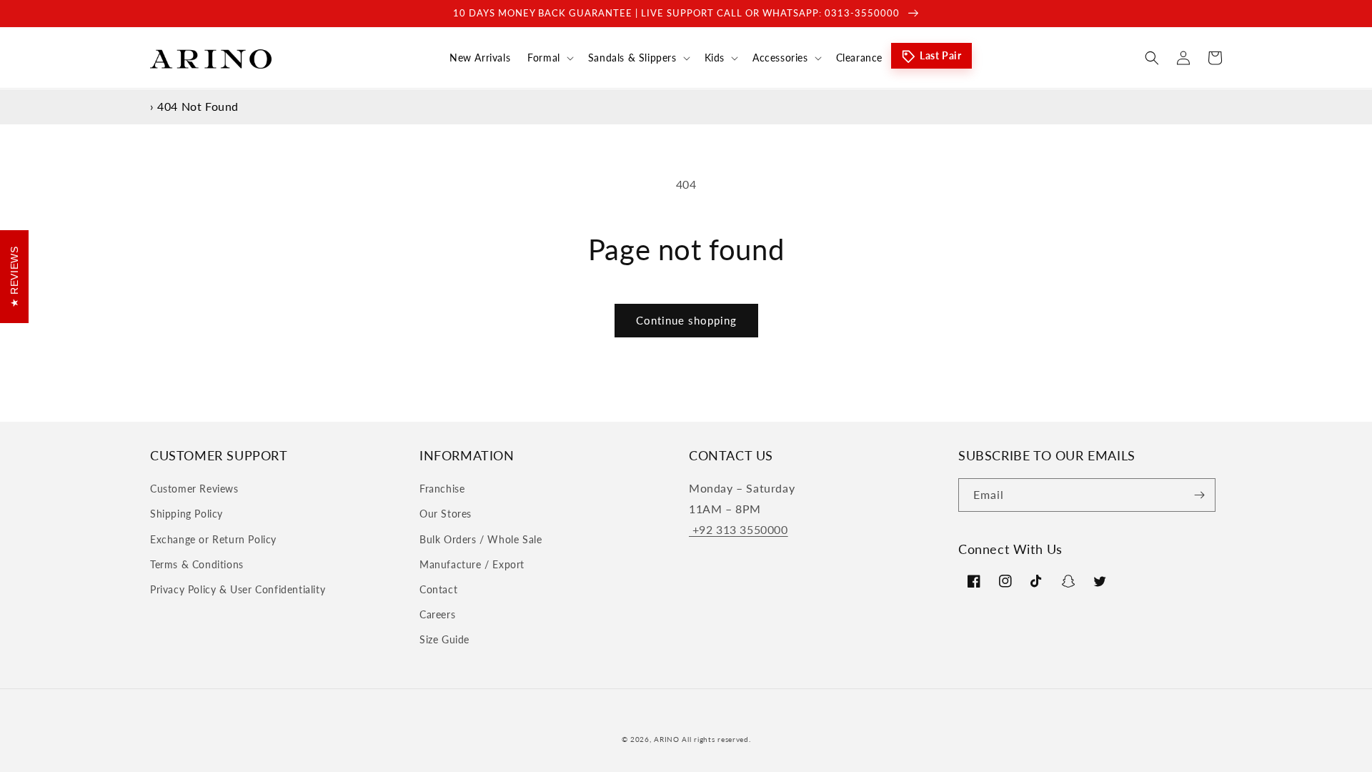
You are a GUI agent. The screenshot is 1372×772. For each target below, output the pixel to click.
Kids (715, 57)
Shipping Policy (186, 514)
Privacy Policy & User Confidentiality (237, 589)
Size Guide (444, 639)
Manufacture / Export (472, 564)
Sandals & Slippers (632, 57)
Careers (437, 614)
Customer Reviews (194, 488)
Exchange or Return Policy (213, 539)
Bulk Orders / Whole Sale (480, 539)
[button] (549, 58)
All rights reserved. (716, 739)
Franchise (441, 488)
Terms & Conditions (197, 564)
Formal (543, 57)
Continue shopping (686, 320)
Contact (438, 589)
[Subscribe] (1199, 495)
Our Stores (445, 514)
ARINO (667, 739)
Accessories (780, 57)
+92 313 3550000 (738, 529)
